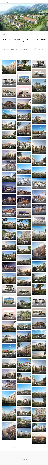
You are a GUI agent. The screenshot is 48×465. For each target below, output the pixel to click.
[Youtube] (26, 459)
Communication (38, 56)
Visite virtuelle (44, 56)
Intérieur (33, 56)
